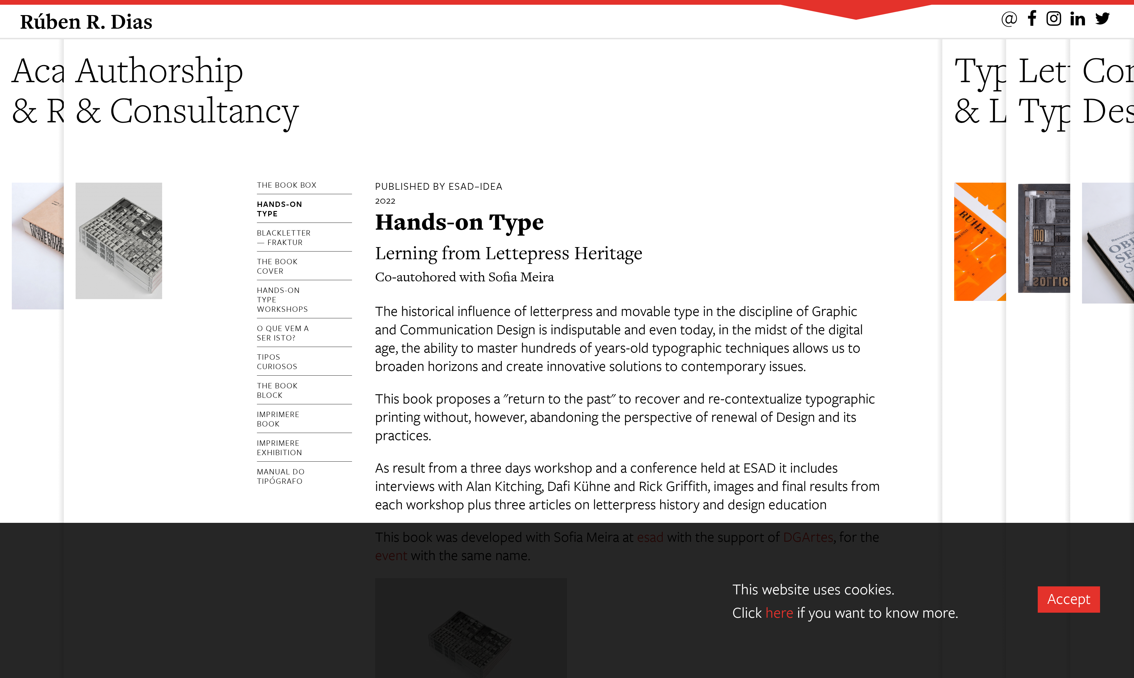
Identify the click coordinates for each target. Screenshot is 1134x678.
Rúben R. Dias (86, 21)
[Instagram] (1054, 17)
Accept (1069, 598)
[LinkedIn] (1078, 17)
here (779, 611)
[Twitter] (1102, 17)
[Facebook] (1032, 17)
